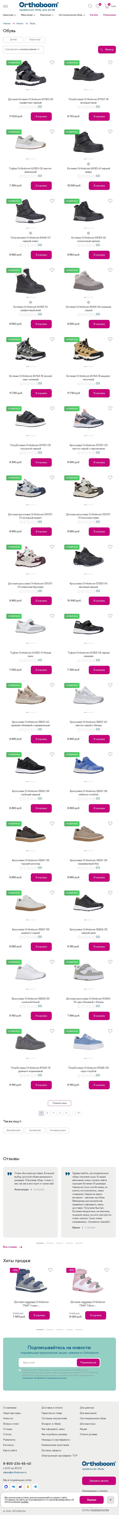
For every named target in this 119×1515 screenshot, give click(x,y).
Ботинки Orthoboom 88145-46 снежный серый (88, 309)
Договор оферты (51, 1450)
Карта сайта (10, 1450)
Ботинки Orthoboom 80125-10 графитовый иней (30, 309)
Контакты (8, 1445)
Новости (8, 1418)
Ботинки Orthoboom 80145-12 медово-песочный (88, 378)
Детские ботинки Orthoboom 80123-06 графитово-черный (30, 101)
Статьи (7, 1434)
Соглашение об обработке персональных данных (44, 1378)
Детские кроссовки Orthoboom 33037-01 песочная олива (88, 516)
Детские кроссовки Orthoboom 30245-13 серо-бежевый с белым (88, 1000)
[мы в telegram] (35, 1487)
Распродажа (109, 15)
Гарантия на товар (52, 1413)
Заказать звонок (98, 1481)
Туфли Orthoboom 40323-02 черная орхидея (89, 654)
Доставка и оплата (52, 1408)
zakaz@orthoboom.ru (14, 1472)
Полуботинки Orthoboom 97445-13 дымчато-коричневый (30, 1070)
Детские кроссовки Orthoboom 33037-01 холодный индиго (30, 516)
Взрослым (45, 15)
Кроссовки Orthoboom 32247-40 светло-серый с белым (88, 724)
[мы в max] (6, 1487)
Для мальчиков (88, 1413)
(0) (40, 107)
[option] (30, 73)
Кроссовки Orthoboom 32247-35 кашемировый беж (88, 862)
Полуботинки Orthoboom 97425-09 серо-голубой (88, 1070)
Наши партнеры (12, 1413)
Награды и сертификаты (56, 1440)
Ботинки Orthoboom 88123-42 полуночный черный (88, 239)
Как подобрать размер (54, 1434)
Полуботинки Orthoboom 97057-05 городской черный (30, 447)
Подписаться (88, 1362)
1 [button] (27, 89)
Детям (13, 40)
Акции (83, 1429)
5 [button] (35, 1303)
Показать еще (60, 1103)
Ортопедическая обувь (70, 15)
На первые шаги (58, 1130)
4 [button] (33, 89)
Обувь (32, 23)
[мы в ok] (28, 1487)
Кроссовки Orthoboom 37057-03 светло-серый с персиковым (89, 447)
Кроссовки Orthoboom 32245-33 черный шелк (88, 931)
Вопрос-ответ (11, 1424)
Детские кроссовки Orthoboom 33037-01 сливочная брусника (30, 585)
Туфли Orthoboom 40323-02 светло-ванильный (30, 170)
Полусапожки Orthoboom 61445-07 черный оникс (31, 239)
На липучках (35, 1130)
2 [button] (30, 89)
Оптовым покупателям (54, 1418)
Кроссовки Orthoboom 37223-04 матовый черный (88, 585)
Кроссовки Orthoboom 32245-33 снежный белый (30, 1000)
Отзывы (7, 1429)
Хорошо (91, 1500)
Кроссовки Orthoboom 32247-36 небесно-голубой (88, 793)
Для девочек (87, 1408)
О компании (9, 1408)
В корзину (41, 116)
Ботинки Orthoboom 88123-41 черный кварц (88, 170)
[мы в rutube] (21, 1487)
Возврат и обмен (51, 1424)
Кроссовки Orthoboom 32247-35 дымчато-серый (30, 931)
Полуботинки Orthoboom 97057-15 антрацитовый (88, 101)
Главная (6, 23)
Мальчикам (27, 15)
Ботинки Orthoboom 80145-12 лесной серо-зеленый (30, 378)
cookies (25, 1502)
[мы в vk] (13, 1487)
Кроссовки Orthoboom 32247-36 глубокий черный (30, 793)
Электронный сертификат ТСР (59, 1455)
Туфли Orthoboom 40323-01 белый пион (30, 654)
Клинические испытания (55, 1445)
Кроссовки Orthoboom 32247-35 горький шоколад (30, 862)
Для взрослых (87, 1424)
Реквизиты (9, 1440)
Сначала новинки (28, 49)
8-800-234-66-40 (17, 1463)
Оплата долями (88, 1434)
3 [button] (31, 89)
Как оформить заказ (53, 1429)
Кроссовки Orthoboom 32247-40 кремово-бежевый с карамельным (30, 724)
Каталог (94, 15)
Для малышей (13, 1130)
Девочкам (8, 15)
